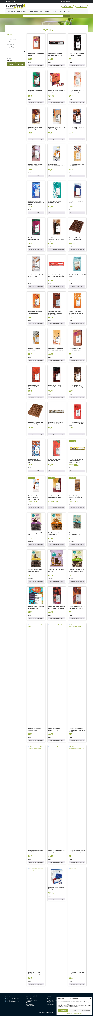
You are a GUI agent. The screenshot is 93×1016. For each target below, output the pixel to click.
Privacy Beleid (29, 998)
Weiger (74, 1010)
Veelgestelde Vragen (52, 1000)
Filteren (11, 64)
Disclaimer (28, 1001)
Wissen (20, 64)
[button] (90, 998)
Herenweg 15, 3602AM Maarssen (15, 998)
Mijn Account (50, 1001)
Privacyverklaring (75, 1013)
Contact (80, 1013)
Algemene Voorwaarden (31, 1000)
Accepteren (63, 1010)
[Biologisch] (7, 45)
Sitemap (28, 1002)
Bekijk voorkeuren (86, 1010)
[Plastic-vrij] (7, 47)
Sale (68, 11)
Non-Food (62, 11)
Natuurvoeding (33, 11)
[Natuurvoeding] (7, 39)
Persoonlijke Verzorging (48, 11)
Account (68, 6)
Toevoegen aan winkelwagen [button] (36, 65)
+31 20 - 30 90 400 (11, 1000)
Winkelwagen (50, 1004)
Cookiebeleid (69, 1013)
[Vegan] (7, 48)
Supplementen (21, 11)
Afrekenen (49, 1002)
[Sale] (7, 41)
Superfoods (11, 11)
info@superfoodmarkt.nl (13, 1001)
